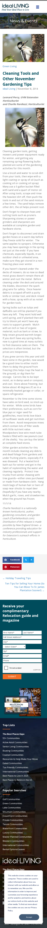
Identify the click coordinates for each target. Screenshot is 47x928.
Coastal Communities (13, 754)
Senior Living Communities (16, 746)
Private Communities (13, 820)
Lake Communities (12, 807)
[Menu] (37, 7)
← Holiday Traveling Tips (17, 578)
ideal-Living (9, 88)
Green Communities (12, 803)
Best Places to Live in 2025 (15, 775)
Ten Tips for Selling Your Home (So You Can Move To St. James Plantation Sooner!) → (24, 587)
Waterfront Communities (15, 828)
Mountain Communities (14, 811)
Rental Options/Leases (14, 849)
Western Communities (13, 841)
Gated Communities (12, 763)
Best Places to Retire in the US (17, 780)
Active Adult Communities (15, 742)
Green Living (10, 66)
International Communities (16, 771)
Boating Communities (13, 750)
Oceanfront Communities (15, 816)
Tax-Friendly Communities (15, 767)
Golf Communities (11, 799)
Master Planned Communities (17, 836)
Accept (29, 917)
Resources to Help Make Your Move (20, 759)
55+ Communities (11, 738)
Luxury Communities (13, 832)
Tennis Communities (13, 824)
